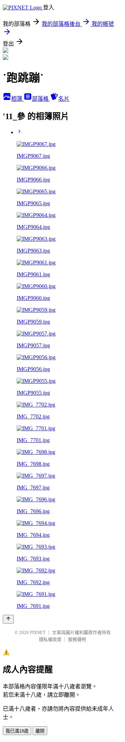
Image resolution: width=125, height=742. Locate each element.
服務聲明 (77, 639)
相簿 (17, 99)
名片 (63, 99)
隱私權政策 (50, 639)
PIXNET (37, 632)
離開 (39, 731)
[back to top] (8, 619)
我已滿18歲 (17, 731)
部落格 (41, 99)
